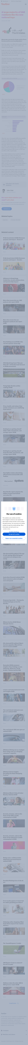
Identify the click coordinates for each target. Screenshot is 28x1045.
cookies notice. (6, 528)
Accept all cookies (14, 534)
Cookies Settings (14, 532)
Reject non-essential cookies (14, 538)
